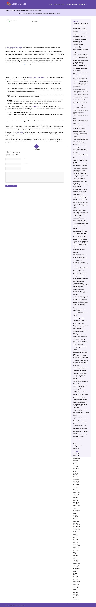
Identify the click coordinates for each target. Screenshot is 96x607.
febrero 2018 (76, 540)
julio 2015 (75, 589)
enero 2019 (75, 523)
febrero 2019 (76, 521)
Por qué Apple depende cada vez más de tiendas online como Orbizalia (80, 314)
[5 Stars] (9, 19)
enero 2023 (75, 466)
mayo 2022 (75, 473)
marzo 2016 (75, 576)
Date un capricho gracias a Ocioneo (80, 175)
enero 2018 (75, 542)
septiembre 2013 (76, 599)
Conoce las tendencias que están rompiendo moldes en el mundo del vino (80, 155)
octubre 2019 (76, 508)
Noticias (74, 443)
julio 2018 (75, 532)
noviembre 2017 (76, 545)
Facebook (75, 228)
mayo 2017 (75, 555)
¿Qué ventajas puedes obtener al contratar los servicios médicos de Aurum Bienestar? (80, 85)
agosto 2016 (75, 570)
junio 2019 (75, 515)
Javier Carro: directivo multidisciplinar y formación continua (79, 249)
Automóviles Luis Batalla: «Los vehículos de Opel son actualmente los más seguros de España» (80, 130)
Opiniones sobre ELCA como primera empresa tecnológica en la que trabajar (80, 293)
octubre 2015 (76, 584)
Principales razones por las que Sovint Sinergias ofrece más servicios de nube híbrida (79, 322)
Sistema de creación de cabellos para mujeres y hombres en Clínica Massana (80, 347)
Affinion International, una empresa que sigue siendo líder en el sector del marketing (80, 122)
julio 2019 (75, 513)
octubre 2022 (76, 469)
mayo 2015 (75, 592)
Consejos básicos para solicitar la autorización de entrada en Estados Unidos (80, 165)
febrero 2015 (76, 595)
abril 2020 (75, 499)
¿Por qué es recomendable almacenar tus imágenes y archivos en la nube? (80, 65)
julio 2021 (75, 486)
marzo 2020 (75, 500)
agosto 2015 (75, 587)
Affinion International (30, 13)
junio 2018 (75, 534)
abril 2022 (75, 474)
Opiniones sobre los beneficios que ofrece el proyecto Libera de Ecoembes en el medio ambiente (80, 298)
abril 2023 (75, 461)
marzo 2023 (75, 463)
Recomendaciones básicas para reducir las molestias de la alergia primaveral (80, 336)
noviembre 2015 (76, 582)
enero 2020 (75, 503)
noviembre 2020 (76, 494)
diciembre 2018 (76, 524)
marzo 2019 (75, 520)
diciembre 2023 (76, 458)
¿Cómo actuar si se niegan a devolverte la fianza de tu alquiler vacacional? (80, 30)
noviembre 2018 (76, 526)
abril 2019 (75, 518)
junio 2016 (75, 573)
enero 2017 (75, 561)
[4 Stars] (8, 19)
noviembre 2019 (76, 507)
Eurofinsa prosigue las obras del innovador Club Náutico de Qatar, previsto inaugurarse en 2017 (80, 218)
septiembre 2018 (76, 529)
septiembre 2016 (76, 568)
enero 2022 (75, 478)
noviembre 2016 (76, 565)
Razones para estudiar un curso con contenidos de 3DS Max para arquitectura (80, 331)
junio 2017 (75, 553)
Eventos (75, 441)
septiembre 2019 (76, 510)
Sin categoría (76, 448)
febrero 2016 (76, 578)
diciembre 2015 (76, 581)
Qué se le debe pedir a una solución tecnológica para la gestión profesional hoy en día (80, 326)
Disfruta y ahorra (76, 188)
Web (23, 168)
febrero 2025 (76, 453)
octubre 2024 (76, 455)
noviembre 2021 (76, 481)
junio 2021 (75, 487)
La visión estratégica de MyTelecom (81, 267)
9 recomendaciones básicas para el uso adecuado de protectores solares (80, 107)
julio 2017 (75, 552)
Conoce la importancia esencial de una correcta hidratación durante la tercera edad (80, 151)
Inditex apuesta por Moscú (79, 242)
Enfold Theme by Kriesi (20, 605)
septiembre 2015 (76, 586)
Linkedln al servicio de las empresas (80, 271)
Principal (75, 446)
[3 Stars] (7, 19)
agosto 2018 (75, 531)
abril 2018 (75, 537)
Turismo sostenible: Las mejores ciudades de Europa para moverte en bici (80, 352)
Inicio (24, 13)
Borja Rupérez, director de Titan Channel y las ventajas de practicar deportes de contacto (80, 139)
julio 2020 (75, 495)
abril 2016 (75, 574)
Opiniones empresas (77, 445)
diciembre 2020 (76, 492)
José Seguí (75, 252)
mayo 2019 (75, 516)
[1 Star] (5, 19)
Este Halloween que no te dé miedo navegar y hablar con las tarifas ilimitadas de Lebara (80, 214)
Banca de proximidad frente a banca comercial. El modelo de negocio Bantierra (80, 135)
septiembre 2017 (76, 549)
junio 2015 (75, 590)
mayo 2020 (75, 497)
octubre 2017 (76, 547)
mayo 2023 (75, 460)
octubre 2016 (76, 566)
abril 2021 (75, 489)
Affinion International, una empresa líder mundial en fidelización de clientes (80, 117)
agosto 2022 (75, 471)
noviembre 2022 (76, 468)
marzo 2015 (75, 594)
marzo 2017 (75, 558)
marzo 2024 (75, 457)
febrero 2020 (76, 502)
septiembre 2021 (76, 484)
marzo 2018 (75, 539)
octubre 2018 (76, 528)
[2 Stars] (6, 19)
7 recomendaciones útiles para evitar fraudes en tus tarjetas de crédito (80, 102)
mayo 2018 (75, 536)
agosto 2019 (75, 511)
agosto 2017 (75, 550)
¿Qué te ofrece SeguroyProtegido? (80, 81)
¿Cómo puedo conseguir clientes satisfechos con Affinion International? (80, 406)
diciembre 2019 (76, 505)
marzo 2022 (75, 476)
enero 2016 (75, 579)
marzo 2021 (75, 490)
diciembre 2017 (76, 544)
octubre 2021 (76, 482)
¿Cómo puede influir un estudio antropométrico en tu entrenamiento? (80, 41)
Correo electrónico (26, 163)
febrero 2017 (76, 560)
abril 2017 (75, 557)
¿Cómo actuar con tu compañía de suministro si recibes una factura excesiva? (80, 25)
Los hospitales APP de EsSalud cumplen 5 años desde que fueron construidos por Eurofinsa (80, 275)
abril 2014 (75, 597)
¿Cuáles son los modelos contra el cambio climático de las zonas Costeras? (80, 51)
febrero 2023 (76, 465)
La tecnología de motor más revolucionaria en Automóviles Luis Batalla (80, 264)
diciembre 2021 (76, 479)
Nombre (24, 158)
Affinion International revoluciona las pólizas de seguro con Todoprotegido (23, 10)
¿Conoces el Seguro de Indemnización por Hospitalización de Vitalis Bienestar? (80, 46)
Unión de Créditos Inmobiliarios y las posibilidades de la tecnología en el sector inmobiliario (80, 357)
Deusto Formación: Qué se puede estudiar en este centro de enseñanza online (80, 178)
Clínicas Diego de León (78, 417)
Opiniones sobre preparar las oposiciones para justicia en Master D (80, 306)
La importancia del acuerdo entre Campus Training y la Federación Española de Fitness (80, 259)
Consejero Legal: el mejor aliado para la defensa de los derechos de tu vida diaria (80, 160)
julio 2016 (75, 571)
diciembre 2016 (76, 563)
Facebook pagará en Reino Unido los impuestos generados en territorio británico (81, 414)
